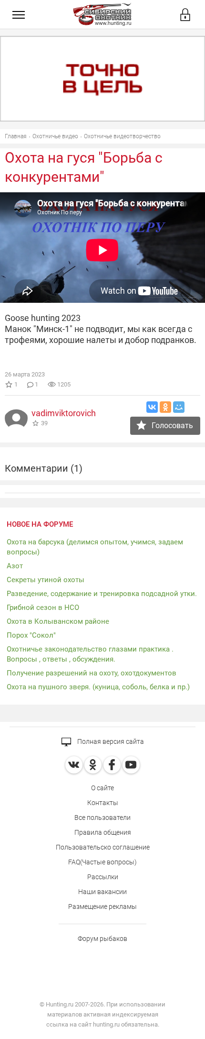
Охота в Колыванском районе (58, 621)
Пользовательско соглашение (103, 847)
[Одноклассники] (165, 407)
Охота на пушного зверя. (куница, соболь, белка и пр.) (98, 687)
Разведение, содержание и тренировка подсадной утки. (102, 593)
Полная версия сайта (110, 741)
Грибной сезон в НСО (43, 607)
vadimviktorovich (63, 413)
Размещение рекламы (102, 906)
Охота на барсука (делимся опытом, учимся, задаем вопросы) (95, 547)
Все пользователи (102, 817)
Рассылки (102, 877)
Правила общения (102, 832)
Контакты (102, 803)
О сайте (102, 788)
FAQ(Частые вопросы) (102, 862)
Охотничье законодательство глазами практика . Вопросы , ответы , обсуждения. (90, 654)
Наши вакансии (102, 891)
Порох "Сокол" (31, 635)
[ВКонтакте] (152, 407)
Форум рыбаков (102, 938)
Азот (15, 566)
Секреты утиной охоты (45, 579)
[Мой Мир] (178, 407)
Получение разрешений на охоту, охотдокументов (91, 673)
